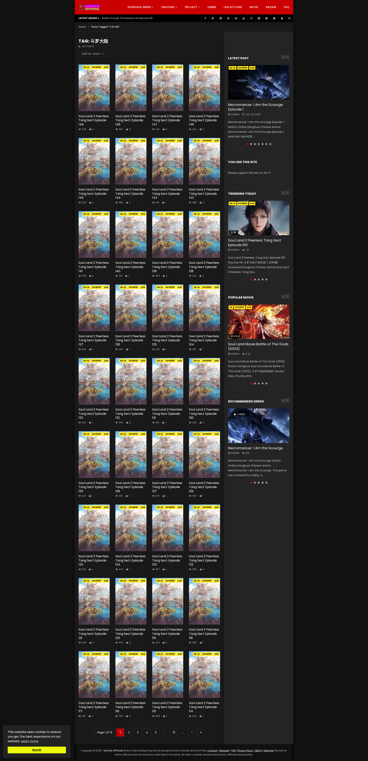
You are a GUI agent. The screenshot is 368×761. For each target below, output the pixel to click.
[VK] (236, 18)
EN (231, 307)
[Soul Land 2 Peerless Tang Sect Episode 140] (130, 234)
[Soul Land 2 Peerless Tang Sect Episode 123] (167, 528)
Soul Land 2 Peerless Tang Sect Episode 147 (167, 120)
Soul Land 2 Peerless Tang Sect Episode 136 (130, 340)
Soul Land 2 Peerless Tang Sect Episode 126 (204, 487)
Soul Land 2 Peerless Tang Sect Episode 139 (167, 267)
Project (191, 7)
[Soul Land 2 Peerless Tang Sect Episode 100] (258, 218)
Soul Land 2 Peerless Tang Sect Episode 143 (167, 193)
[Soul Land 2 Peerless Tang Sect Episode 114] (204, 674)
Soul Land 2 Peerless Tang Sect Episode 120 (130, 633)
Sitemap (269, 750)
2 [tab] (251, 144)
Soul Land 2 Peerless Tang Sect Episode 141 (94, 267)
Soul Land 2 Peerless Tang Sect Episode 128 (130, 487)
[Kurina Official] (89, 7)
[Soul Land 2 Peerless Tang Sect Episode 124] (130, 528)
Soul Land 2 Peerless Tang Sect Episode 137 (94, 340)
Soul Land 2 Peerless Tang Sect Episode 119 (167, 633)
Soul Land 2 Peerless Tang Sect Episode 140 (130, 267)
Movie (254, 7)
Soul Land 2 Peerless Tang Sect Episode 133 (94, 413)
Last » (201, 732)
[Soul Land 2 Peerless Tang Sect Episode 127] (167, 454)
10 (174, 732)
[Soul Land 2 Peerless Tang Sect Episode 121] (94, 601)
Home (82, 26)
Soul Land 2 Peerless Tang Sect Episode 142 (204, 193)
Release (271, 7)
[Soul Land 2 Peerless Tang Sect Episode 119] (167, 601)
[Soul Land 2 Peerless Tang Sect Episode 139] (167, 234)
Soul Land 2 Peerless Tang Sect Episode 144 (130, 193)
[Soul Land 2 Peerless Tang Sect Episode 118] (204, 601)
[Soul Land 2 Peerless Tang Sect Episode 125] (94, 528)
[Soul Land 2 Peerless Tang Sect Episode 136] (130, 307)
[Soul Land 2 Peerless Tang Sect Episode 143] (167, 161)
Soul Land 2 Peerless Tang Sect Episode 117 (94, 707)
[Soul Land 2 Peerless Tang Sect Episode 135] (167, 307)
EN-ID (86, 67)
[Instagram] (251, 18)
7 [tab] (270, 144)
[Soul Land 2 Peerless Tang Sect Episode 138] (204, 234)
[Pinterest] (228, 18)
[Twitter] (213, 18)
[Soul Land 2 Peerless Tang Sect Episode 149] (94, 87)
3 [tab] (255, 144)
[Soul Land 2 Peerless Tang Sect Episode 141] (94, 234)
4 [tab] (259, 144)
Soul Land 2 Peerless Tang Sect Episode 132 (130, 413)
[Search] (289, 18)
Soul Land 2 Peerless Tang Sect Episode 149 (94, 120)
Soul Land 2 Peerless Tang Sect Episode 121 (94, 633)
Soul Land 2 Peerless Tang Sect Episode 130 (204, 413)
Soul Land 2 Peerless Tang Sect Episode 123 (167, 560)
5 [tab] (263, 144)
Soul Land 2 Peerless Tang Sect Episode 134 (204, 340)
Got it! (36, 750)
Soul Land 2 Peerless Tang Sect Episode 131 (167, 413)
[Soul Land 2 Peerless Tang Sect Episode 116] (130, 674)
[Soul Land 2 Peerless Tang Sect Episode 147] (167, 87)
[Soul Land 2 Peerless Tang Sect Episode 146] (204, 87)
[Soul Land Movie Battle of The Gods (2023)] (258, 321)
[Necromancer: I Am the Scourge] (258, 425)
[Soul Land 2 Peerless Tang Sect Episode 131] (167, 381)
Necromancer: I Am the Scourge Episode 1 (255, 107)
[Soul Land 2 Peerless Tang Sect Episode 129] (94, 454)
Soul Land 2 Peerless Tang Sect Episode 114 (204, 707)
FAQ (286, 7)
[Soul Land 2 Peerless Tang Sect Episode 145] (94, 161)
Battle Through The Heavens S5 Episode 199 (127, 18)
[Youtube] (243, 18)
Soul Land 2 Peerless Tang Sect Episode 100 (254, 242)
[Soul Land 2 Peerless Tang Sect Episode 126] (204, 454)
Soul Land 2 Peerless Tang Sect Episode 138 (204, 267)
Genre (211, 7)
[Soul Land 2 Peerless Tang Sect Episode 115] (167, 674)
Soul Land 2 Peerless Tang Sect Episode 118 (204, 633)
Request (224, 750)
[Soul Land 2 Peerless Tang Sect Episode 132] (130, 381)
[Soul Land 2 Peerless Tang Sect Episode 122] (204, 528)
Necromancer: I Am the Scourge (255, 448)
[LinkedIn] (220, 18)
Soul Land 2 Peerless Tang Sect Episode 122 (204, 560)
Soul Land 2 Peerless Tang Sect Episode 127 (167, 487)
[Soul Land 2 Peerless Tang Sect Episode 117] (94, 674)
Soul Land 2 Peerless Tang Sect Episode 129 (94, 487)
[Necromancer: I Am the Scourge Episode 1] (258, 82)
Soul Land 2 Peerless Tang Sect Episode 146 (204, 120)
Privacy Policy (245, 750)
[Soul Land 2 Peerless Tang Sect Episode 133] (94, 381)
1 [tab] (247, 144)
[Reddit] (259, 18)
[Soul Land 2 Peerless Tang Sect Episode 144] (130, 161)
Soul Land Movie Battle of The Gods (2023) (258, 346)
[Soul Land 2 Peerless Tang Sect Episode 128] (130, 454)
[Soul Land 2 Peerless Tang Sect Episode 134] (204, 307)
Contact (212, 750)
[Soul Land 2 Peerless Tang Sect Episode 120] (130, 601)
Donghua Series (139, 7)
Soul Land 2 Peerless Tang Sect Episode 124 (130, 560)
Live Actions (233, 7)
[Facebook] (205, 18)
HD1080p (96, 67)
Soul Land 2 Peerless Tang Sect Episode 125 (94, 560)
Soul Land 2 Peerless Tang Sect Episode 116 (130, 707)
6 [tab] (266, 144)
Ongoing (168, 7)
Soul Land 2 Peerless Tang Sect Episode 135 (167, 340)
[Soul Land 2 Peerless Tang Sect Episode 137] (94, 307)
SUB (106, 67)
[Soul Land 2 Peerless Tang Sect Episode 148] (130, 87)
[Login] (282, 18)
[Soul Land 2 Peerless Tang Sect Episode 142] (204, 161)
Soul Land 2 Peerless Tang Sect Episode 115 (167, 707)
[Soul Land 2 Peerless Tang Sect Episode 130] (204, 381)
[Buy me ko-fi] (266, 18)
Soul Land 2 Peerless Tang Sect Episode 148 (130, 120)
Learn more (29, 741)
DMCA (258, 750)
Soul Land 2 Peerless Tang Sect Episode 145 (94, 193)
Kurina (235, 114)
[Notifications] (274, 18)
